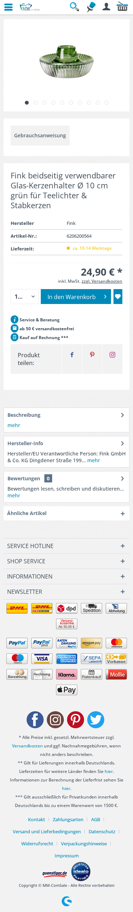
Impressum (67, 855)
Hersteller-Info (25, 443)
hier (109, 771)
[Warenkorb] (122, 7)
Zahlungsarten (68, 819)
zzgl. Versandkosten (102, 281)
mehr (13, 425)
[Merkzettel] (91, 7)
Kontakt (36, 819)
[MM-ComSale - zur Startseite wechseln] (30, 7)
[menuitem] (5, 7)
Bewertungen (23, 478)
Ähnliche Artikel (26, 513)
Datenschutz (102, 831)
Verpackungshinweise (84, 843)
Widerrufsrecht (37, 843)
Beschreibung (23, 414)
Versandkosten (27, 746)
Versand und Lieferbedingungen (47, 831)
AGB (95, 819)
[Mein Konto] (107, 7)
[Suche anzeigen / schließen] (75, 7)
